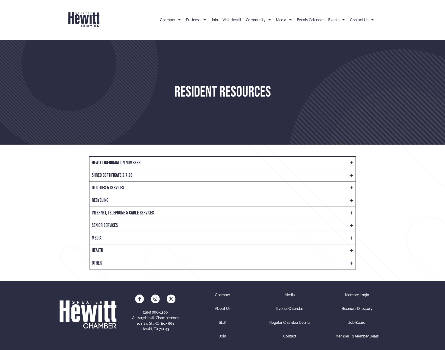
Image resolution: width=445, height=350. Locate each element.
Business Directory (357, 308)
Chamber (167, 20)
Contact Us (359, 20)
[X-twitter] (171, 299)
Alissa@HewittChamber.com (155, 318)
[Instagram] (155, 299)
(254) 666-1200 (155, 312)
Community (256, 20)
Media (281, 20)
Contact (289, 336)
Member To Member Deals (357, 336)
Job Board (357, 322)
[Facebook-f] (139, 299)
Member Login (357, 295)
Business (193, 20)
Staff (222, 322)
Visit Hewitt (231, 20)
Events (333, 20)
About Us (222, 308)
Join (214, 20)
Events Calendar (310, 20)
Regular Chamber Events (289, 322)
